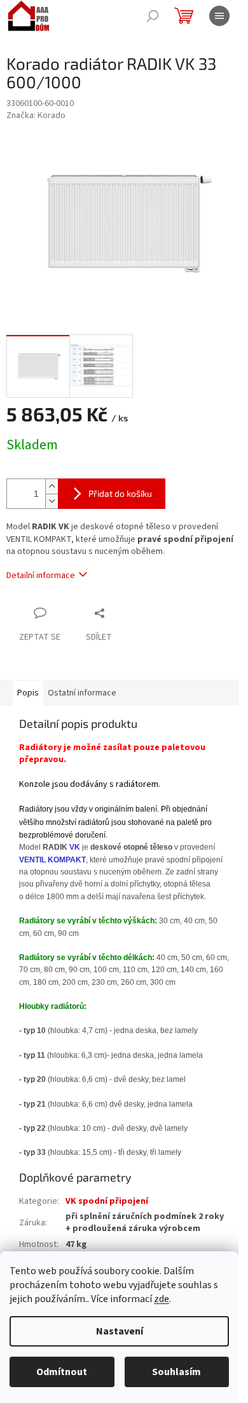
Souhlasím (176, 1372)
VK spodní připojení (106, 1201)
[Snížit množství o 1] (51, 501)
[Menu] (219, 16)
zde (161, 1299)
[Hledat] (152, 16)
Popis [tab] (28, 693)
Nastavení (119, 1331)
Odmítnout (61, 1372)
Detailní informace (40, 575)
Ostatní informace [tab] (82, 693)
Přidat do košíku (120, 493)
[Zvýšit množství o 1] (51, 486)
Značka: (35, 115)
